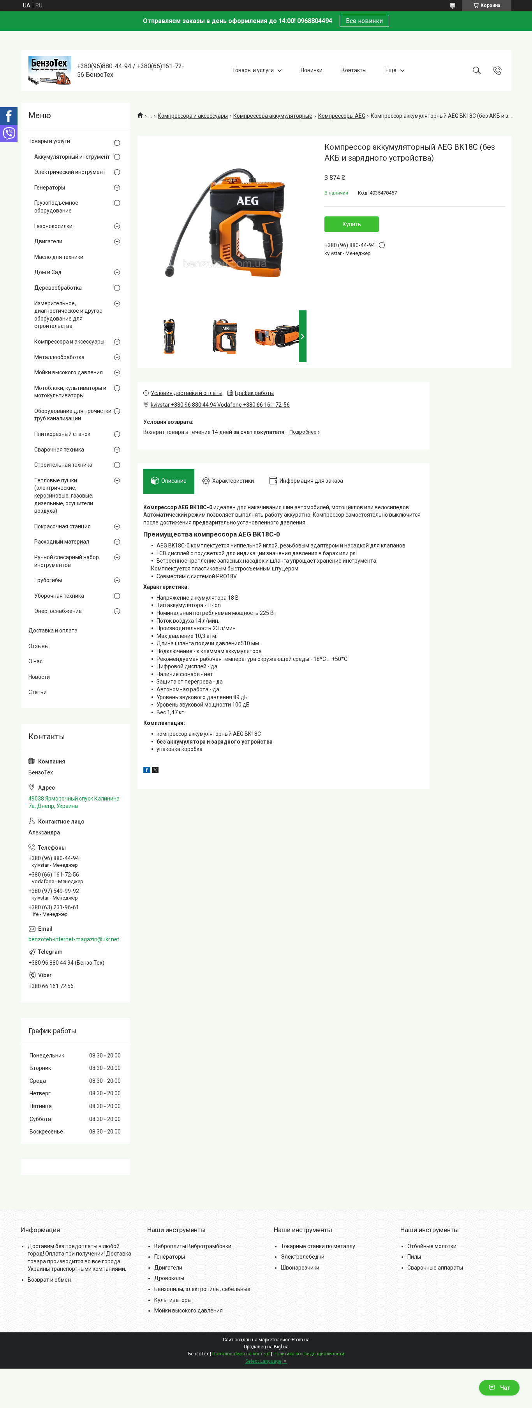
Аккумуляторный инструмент (72, 157)
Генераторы (49, 187)
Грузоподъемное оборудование (56, 207)
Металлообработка (59, 357)
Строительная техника (63, 465)
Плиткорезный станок (62, 434)
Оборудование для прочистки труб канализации (72, 415)
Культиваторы (173, 1300)
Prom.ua (301, 1339)
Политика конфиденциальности (308, 1354)
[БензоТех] (49, 70)
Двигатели (48, 241)
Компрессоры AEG (341, 116)
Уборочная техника (59, 596)
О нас (35, 661)
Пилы (414, 1257)
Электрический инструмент (70, 172)
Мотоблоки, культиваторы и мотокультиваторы (70, 392)
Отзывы (38, 646)
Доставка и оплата (53, 630)
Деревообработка (58, 288)
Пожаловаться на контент (241, 1354)
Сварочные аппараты (435, 1268)
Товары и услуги (253, 70)
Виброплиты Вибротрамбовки (192, 1246)
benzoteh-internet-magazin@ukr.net (73, 939)
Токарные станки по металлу (318, 1246)
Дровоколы (169, 1278)
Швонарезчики (300, 1268)
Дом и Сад (48, 272)
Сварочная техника (59, 449)
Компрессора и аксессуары (193, 116)
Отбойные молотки (431, 1246)
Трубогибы (48, 580)
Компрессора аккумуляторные (272, 116)
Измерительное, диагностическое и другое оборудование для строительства (68, 314)
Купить (352, 224)
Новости (39, 677)
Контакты (354, 70)
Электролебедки (302, 1257)
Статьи (37, 692)
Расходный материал (61, 541)
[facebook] (146, 771)
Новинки (311, 70)
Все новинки (364, 21)
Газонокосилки (53, 226)
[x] (155, 771)
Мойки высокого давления (68, 372)
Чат (505, 1388)
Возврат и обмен (49, 1280)
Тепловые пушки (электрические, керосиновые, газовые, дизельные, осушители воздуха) (63, 495)
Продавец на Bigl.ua (266, 1347)
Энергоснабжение (58, 611)
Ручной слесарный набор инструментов (66, 561)
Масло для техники (58, 257)
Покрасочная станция (62, 526)
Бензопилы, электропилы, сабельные (202, 1289)
